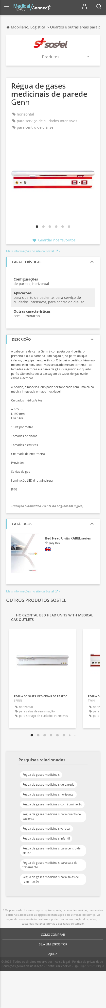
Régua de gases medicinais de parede (48, 784)
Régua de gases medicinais (41, 775)
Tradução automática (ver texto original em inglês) (47, 506)
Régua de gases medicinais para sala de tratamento (49, 865)
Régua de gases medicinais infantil (46, 838)
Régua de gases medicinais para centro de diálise (51, 850)
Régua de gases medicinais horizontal (48, 794)
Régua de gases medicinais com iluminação (52, 804)
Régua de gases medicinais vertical (46, 828)
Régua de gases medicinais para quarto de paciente (51, 816)
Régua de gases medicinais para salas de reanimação (50, 879)
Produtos (50, 57)
